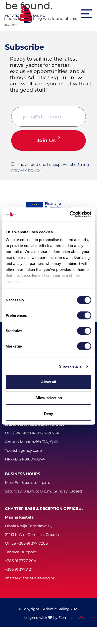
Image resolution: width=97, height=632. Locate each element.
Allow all (48, 382)
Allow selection (48, 397)
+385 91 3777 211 (19, 569)
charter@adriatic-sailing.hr (29, 578)
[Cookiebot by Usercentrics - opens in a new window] (69, 214)
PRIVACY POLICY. (26, 170)
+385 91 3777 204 (20, 560)
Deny (48, 413)
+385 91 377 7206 (32, 543)
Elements (66, 617)
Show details (70, 366)
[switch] (84, 315)
